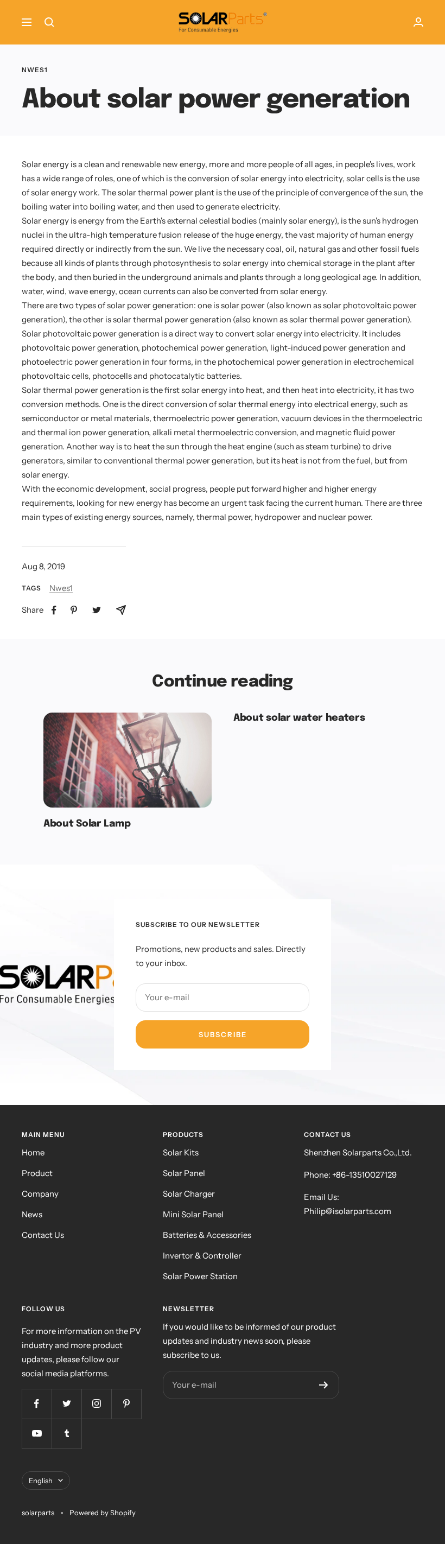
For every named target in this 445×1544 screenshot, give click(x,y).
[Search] (49, 22)
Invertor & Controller (202, 1255)
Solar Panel (184, 1173)
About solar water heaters (299, 718)
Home (33, 1152)
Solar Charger (189, 1194)
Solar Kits (181, 1152)
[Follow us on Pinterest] (126, 1404)
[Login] (418, 22)
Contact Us (43, 1235)
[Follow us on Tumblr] (66, 1433)
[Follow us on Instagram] (96, 1404)
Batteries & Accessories (207, 1235)
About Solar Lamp (86, 824)
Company (40, 1194)
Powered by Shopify (102, 1512)
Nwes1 (35, 70)
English (41, 1480)
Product (37, 1173)
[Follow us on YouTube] (37, 1433)
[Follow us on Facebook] (37, 1404)
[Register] (323, 1385)
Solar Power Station (200, 1276)
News (32, 1214)
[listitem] (54, 610)
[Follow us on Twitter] (66, 1404)
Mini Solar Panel (193, 1214)
